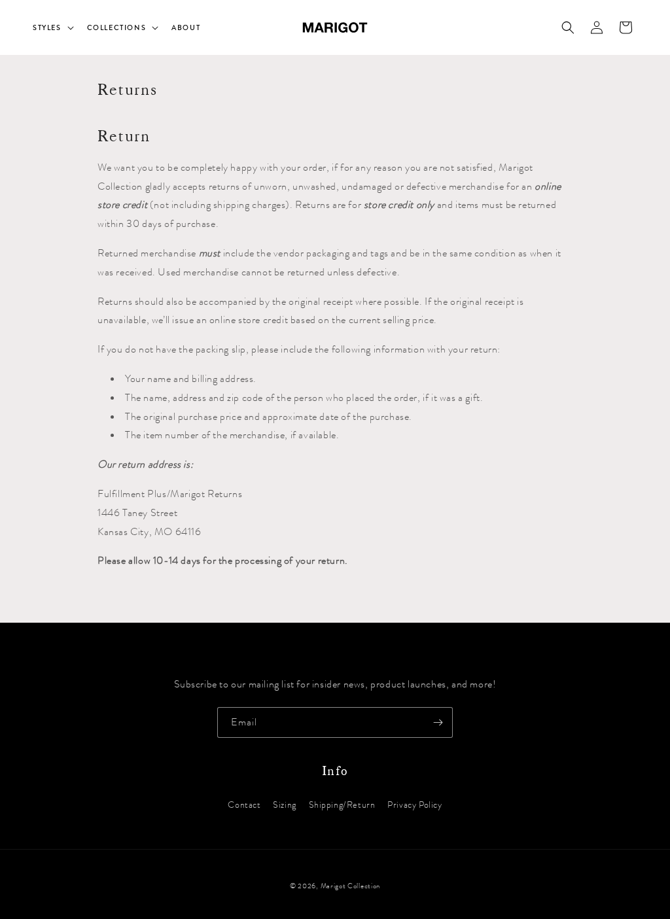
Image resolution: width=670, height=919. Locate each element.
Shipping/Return (342, 804)
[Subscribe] (437, 722)
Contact (244, 804)
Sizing (284, 804)
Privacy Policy (414, 804)
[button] (52, 27)
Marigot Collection (351, 886)
